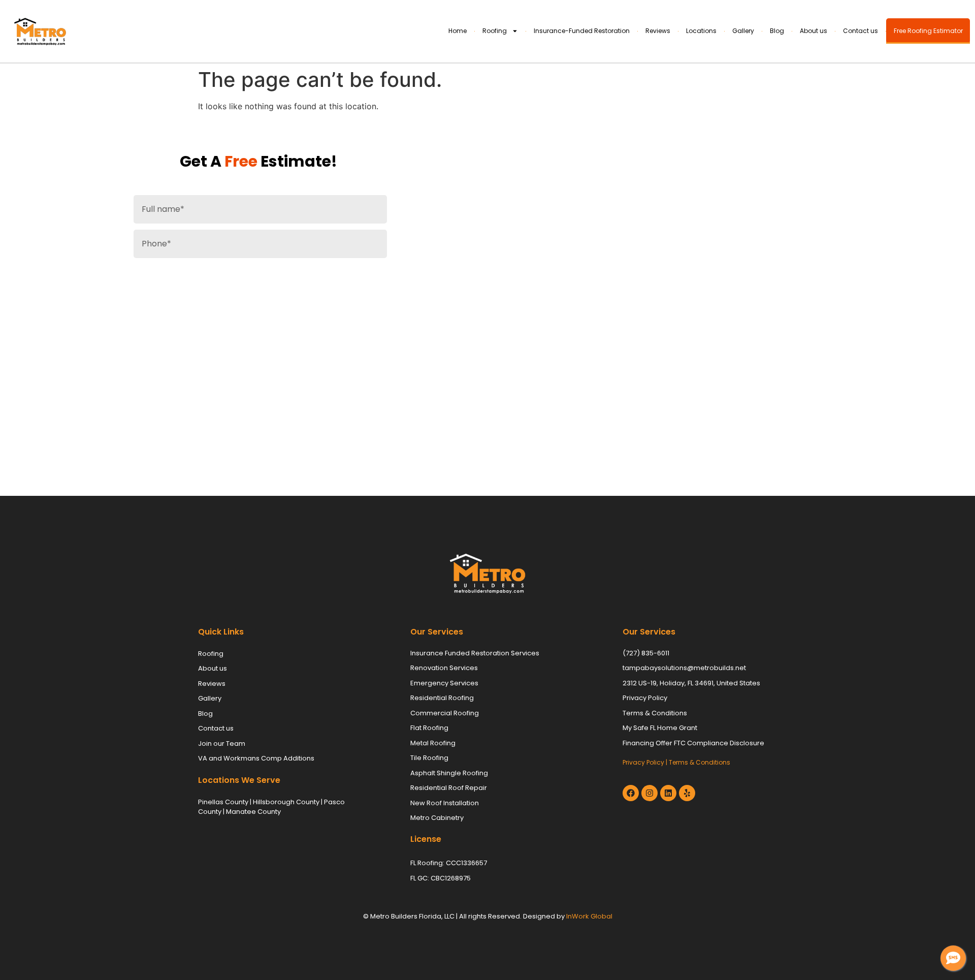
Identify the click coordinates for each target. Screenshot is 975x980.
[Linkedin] (668, 793)
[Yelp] (687, 793)
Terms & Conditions (699, 762)
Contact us (860, 30)
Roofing (494, 30)
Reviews (657, 30)
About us (813, 30)
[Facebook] (631, 793)
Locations (701, 30)
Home (457, 30)
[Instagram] (649, 793)
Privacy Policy (643, 762)
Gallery (743, 30)
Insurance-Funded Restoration (582, 30)
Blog (777, 30)
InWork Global (589, 916)
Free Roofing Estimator (928, 30)
